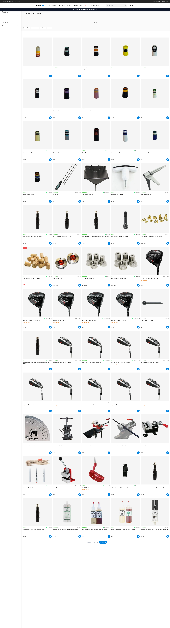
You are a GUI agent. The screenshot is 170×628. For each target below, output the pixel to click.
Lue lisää (95, 22)
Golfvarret (43, 27)
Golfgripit (49, 27)
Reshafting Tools (35, 27)
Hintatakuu (19, 1)
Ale (87, 5)
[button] (10, 15)
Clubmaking (27, 27)
